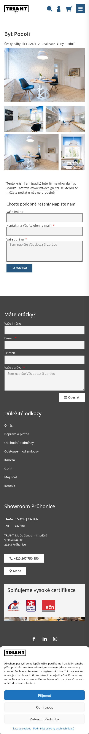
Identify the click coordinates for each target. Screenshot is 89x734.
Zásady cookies (22, 728)
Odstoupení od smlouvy (21, 451)
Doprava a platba (16, 434)
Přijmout (44, 695)
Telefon (9, 353)
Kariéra (9, 460)
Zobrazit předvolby (44, 719)
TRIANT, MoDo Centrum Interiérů (25, 535)
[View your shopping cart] (71, 8)
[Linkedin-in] (44, 639)
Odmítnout (44, 707)
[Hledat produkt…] (49, 9)
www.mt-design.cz (44, 188)
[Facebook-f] (34, 639)
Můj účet (10, 477)
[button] (80, 8)
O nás (8, 425)
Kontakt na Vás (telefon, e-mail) (29, 225)
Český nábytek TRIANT (20, 44)
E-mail (9, 338)
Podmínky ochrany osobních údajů (53, 728)
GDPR (8, 469)
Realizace (48, 44)
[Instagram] (55, 639)
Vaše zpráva (15, 239)
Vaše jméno (14, 211)
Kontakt (9, 486)
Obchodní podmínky (19, 443)
